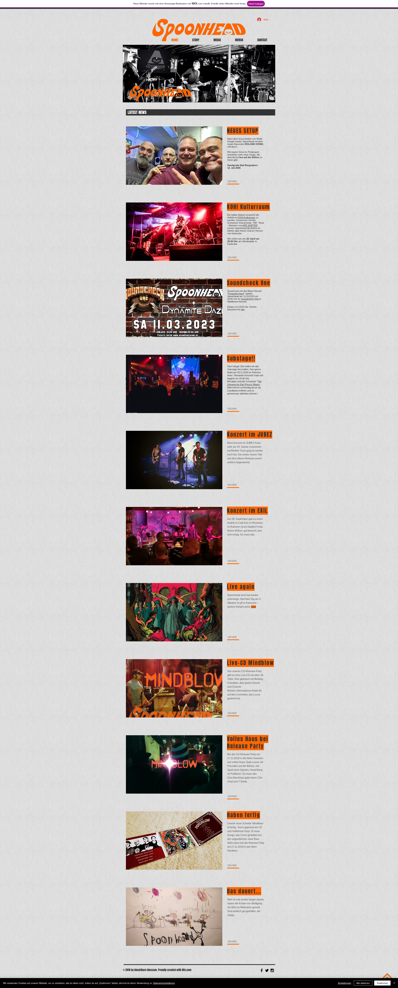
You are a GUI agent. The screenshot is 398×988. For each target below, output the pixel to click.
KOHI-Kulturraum (246, 217)
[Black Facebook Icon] (261, 970)
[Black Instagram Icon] (272, 970)
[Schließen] (394, 983)
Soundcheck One (250, 299)
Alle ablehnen (363, 983)
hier (242, 309)
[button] (195, 40)
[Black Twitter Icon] (267, 970)
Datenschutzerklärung (164, 983)
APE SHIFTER (250, 225)
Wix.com (186, 970)
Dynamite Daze (236, 293)
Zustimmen (382, 983)
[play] (270, 97)
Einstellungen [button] (344, 983)
